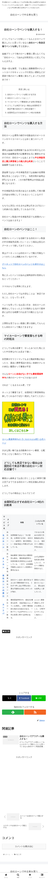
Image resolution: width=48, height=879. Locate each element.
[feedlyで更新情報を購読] (13, 712)
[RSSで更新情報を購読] (35, 712)
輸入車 (7, 631)
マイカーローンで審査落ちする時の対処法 (24, 102)
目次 (21, 89)
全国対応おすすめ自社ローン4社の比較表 (24, 113)
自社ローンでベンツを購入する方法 (21, 94)
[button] (43, 529)
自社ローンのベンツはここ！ (19, 98)
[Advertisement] (24, 663)
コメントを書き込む (24, 846)
